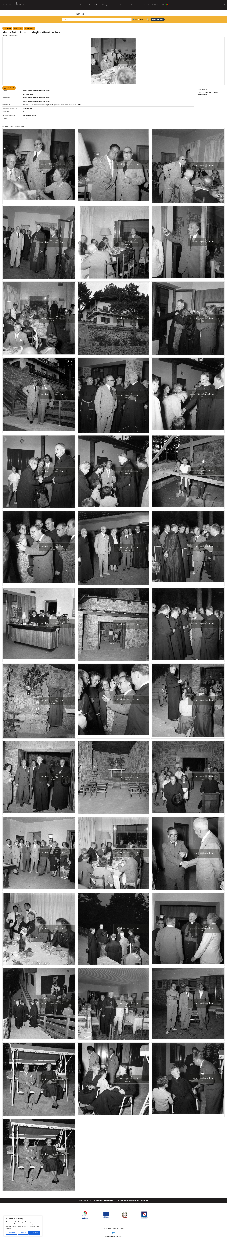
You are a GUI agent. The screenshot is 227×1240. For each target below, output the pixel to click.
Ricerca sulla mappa (157, 19)
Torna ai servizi (18, 28)
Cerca (147, 19)
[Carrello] (224, 5)
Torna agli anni (7, 28)
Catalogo (104, 5)
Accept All (35, 1232)
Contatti (146, 5)
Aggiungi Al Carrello (9, 88)
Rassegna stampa (136, 5)
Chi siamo (83, 5)
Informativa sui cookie (118, 1228)
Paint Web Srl (119, 1236)
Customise (12, 1232)
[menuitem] (167, 4)
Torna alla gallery (29, 28)
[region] (23, 1226)
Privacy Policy (107, 1228)
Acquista (112, 5)
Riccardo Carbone (93, 5)
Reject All (23, 1232)
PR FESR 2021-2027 (158, 5)
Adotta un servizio (123, 5)
